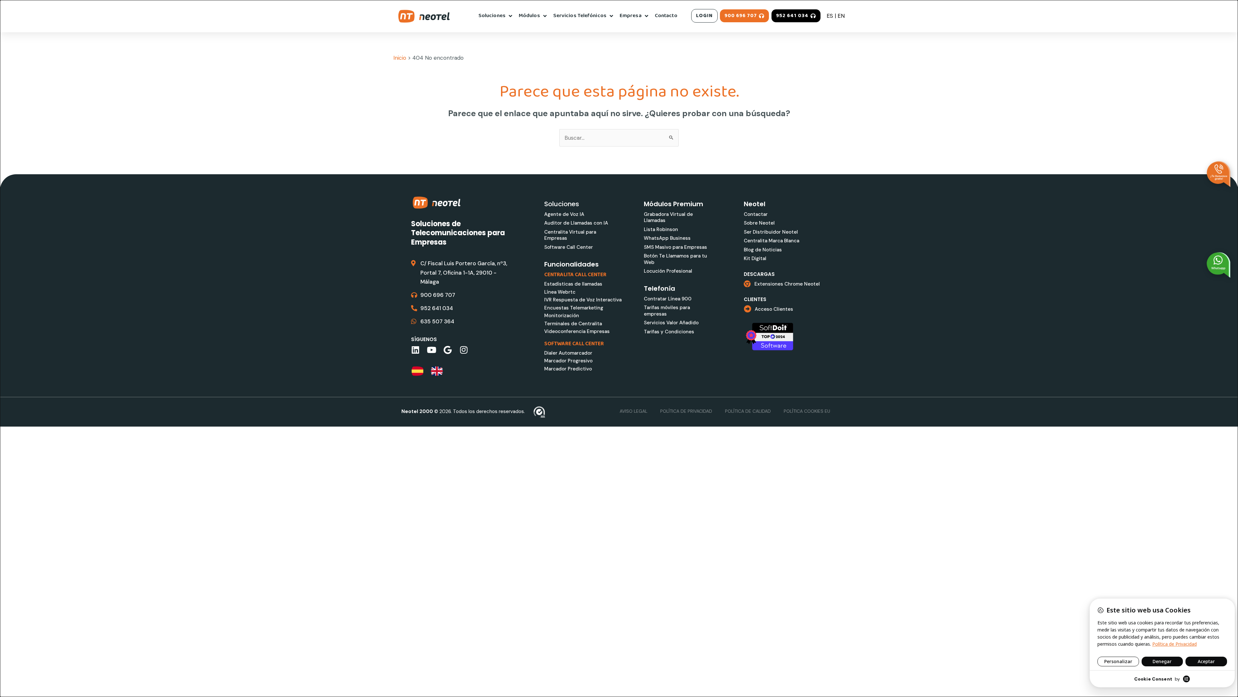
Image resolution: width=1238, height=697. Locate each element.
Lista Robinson (661, 229)
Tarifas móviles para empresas (667, 310)
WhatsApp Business (667, 238)
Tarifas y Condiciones (669, 331)
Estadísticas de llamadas (573, 284)
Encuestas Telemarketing (573, 308)
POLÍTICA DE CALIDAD (748, 411)
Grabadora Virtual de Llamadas (668, 217)
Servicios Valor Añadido (671, 322)
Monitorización (561, 315)
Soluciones (492, 15)
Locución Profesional (668, 271)
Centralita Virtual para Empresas (570, 235)
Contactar (756, 214)
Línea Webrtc (559, 292)
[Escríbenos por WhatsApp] (1219, 265)
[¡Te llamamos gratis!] (1219, 174)
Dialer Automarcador (568, 353)
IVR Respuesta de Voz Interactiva (583, 300)
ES (830, 15)
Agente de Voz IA (564, 214)
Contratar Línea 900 (668, 299)
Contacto (666, 15)
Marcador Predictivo (568, 369)
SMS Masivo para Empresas (675, 247)
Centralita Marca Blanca (771, 240)
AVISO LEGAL (633, 411)
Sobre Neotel (759, 223)
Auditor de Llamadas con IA (576, 223)
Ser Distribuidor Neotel (771, 232)
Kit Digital (755, 258)
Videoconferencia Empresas (577, 331)
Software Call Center (568, 247)
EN (841, 15)
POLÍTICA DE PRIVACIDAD (686, 411)
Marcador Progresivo (568, 361)
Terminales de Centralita (573, 323)
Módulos (529, 15)
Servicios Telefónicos (579, 15)
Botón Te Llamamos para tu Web (675, 259)
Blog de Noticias (763, 250)
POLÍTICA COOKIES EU (807, 411)
